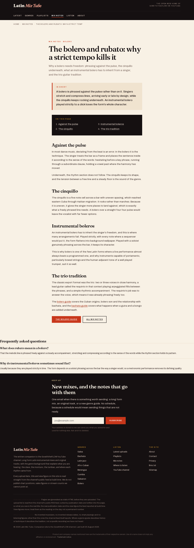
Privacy (152, 461)
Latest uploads (120, 452)
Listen (70, 16)
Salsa (80, 452)
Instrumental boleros (112, 124)
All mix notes (94, 319)
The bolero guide (66, 319)
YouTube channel (121, 470)
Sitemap (153, 470)
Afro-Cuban (83, 465)
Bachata (81, 456)
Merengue (82, 470)
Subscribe (115, 421)
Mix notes (57, 16)
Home (16, 24)
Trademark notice (64, 537)
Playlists (42, 16)
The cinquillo (65, 129)
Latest (17, 16)
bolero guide (64, 301)
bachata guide (79, 305)
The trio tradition (110, 129)
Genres (29, 16)
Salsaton (82, 479)
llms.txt (152, 465)
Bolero (81, 483)
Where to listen (120, 465)
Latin (27, 6)
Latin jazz (82, 461)
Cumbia (81, 474)
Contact (153, 456)
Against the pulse (68, 124)
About (81, 16)
